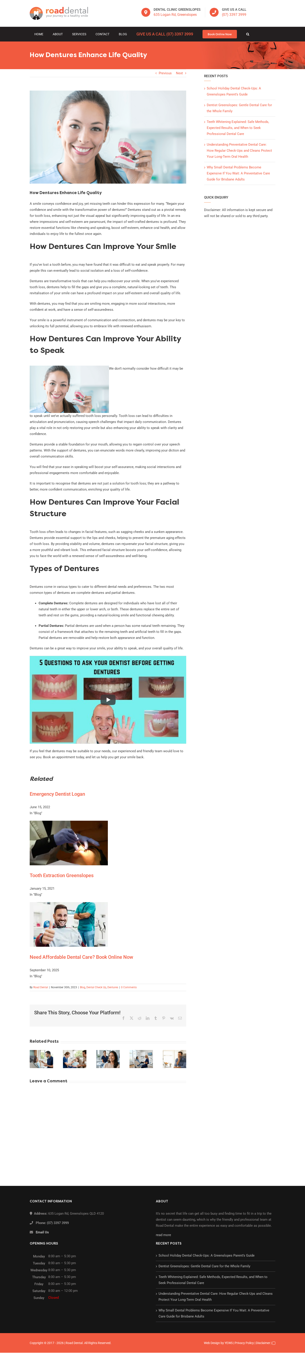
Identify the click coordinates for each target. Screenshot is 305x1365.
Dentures (112, 987)
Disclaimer (263, 1343)
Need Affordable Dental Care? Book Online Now (81, 957)
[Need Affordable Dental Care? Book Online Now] (69, 905)
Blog (82, 987)
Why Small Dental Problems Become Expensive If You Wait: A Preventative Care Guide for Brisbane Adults (238, 173)
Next (179, 73)
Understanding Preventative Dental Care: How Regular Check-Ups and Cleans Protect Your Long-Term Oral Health (239, 151)
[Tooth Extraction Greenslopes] (69, 824)
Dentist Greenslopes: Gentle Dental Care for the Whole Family (204, 1266)
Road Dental (40, 987)
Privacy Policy (244, 1343)
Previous (165, 73)
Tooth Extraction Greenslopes (62, 875)
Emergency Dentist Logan (57, 794)
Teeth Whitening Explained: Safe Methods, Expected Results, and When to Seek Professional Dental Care (238, 128)
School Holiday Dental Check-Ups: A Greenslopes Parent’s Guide (207, 1255)
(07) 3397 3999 (234, 14)
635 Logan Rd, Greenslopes (175, 14)
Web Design (212, 1343)
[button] (248, 34)
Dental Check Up (96, 987)
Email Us (42, 1232)
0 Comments (129, 987)
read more (163, 1235)
